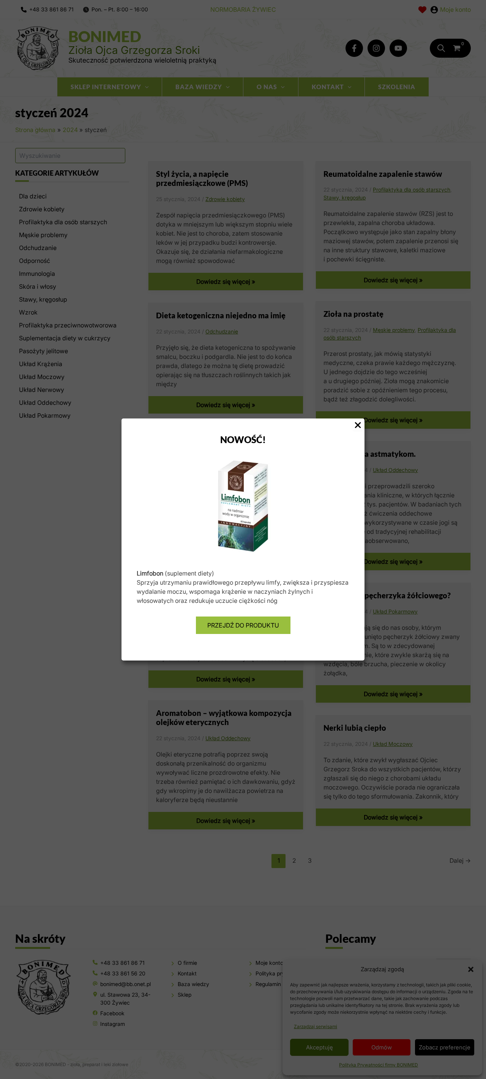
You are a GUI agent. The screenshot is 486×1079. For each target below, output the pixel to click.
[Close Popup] (358, 425)
